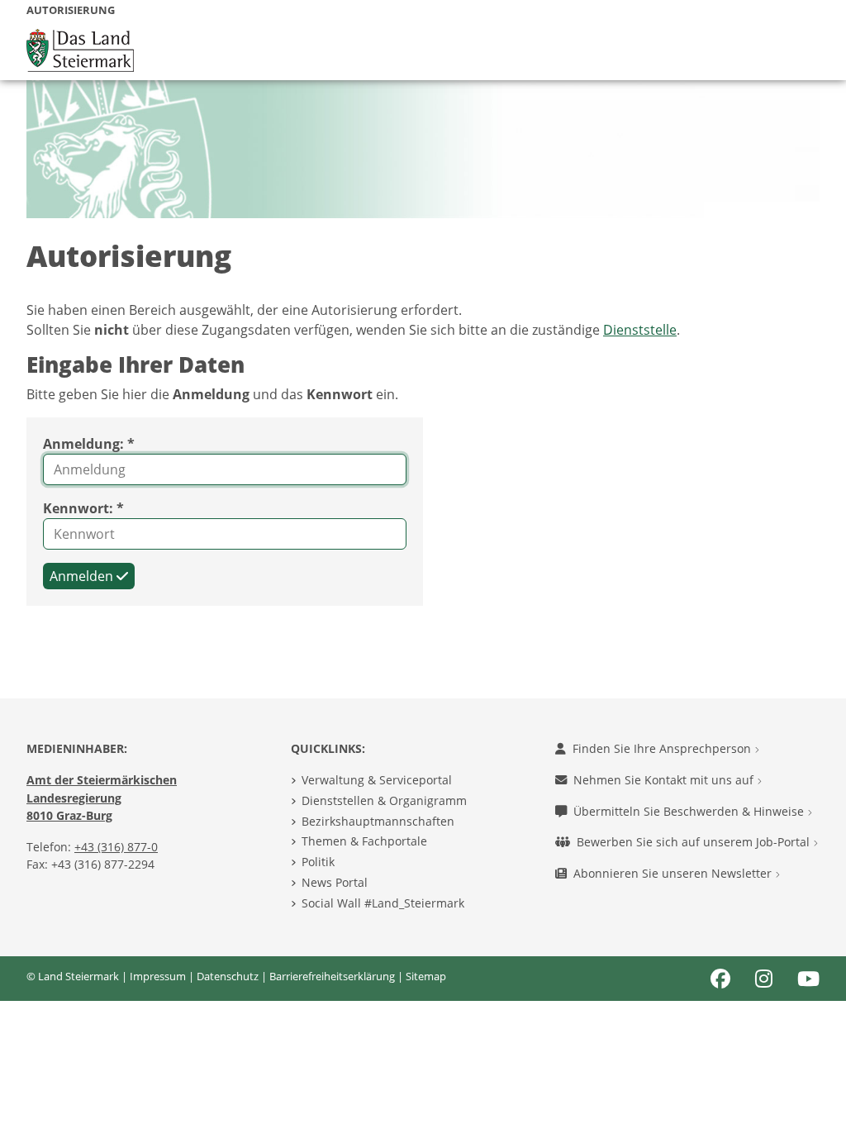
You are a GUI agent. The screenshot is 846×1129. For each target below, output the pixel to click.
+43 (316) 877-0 (116, 847)
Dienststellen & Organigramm (384, 800)
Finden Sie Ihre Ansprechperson (663, 748)
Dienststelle (640, 330)
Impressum (158, 976)
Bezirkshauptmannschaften (378, 821)
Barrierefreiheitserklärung (332, 976)
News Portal (335, 882)
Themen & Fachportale (364, 841)
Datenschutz (228, 976)
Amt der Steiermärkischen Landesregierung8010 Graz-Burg (101, 797)
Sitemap (426, 976)
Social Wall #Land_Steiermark (383, 903)
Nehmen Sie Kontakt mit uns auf (665, 780)
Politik (318, 861)
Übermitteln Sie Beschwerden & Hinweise (690, 811)
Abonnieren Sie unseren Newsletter (674, 873)
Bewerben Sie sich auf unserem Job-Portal (695, 842)
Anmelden (83, 576)
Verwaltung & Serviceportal (377, 780)
